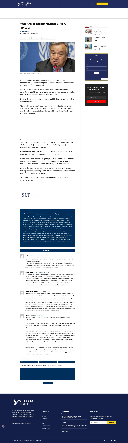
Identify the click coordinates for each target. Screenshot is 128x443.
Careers (43, 423)
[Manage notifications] (3, 426)
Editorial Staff (25, 31)
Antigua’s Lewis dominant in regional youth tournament (73, 430)
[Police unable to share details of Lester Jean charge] (88, 39)
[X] (108, 440)
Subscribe (96, 101)
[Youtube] (115, 440)
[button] (109, 4)
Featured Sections (46, 421)
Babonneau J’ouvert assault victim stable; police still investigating (101, 46)
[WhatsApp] (111, 440)
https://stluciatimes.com (40, 214)
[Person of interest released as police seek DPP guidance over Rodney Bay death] (88, 31)
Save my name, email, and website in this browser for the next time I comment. (42, 365)
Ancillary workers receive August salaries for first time (73, 421)
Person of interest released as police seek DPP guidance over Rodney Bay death (74, 426)
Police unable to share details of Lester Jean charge (99, 39)
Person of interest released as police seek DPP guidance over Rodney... (100, 31)
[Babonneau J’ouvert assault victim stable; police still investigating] (88, 46)
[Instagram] (104, 440)
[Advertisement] (47, 127)
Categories (44, 418)
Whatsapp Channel (46, 428)
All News (44, 416)
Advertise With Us (46, 425)
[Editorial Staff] (26, 195)
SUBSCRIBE (111, 422)
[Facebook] (100, 440)
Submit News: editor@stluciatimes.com (21, 423)
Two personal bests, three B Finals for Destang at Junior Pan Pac (71, 417)
